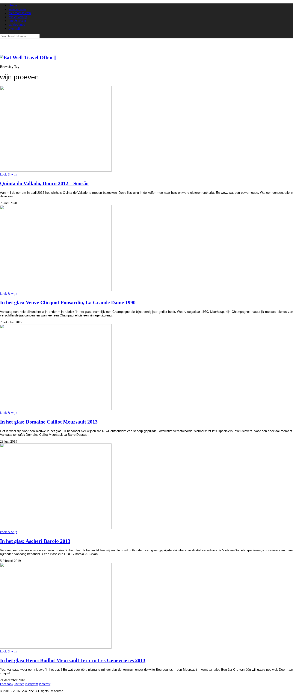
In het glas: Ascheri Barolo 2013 (35, 541)
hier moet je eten (20, 13)
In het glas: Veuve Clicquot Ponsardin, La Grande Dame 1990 (68, 302)
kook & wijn (17, 9)
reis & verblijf (18, 17)
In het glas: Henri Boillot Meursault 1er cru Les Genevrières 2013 (72, 660)
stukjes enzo (17, 24)
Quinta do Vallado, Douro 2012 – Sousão (44, 183)
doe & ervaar (17, 21)
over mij (14, 28)
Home (13, 5)
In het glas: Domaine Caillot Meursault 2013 (49, 422)
